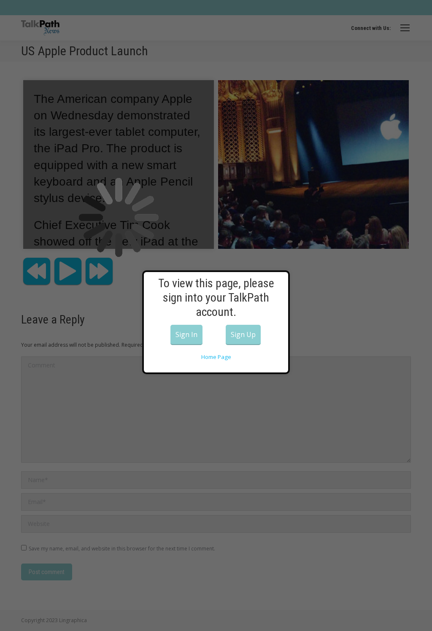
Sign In (186, 334)
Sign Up (243, 334)
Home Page (216, 357)
